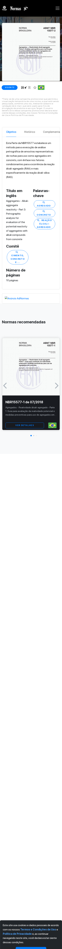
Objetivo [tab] (11, 131)
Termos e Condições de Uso (38, 929)
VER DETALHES (24, 425)
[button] (31, 435)
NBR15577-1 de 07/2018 (24, 402)
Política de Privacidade (17, 933)
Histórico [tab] (29, 131)
